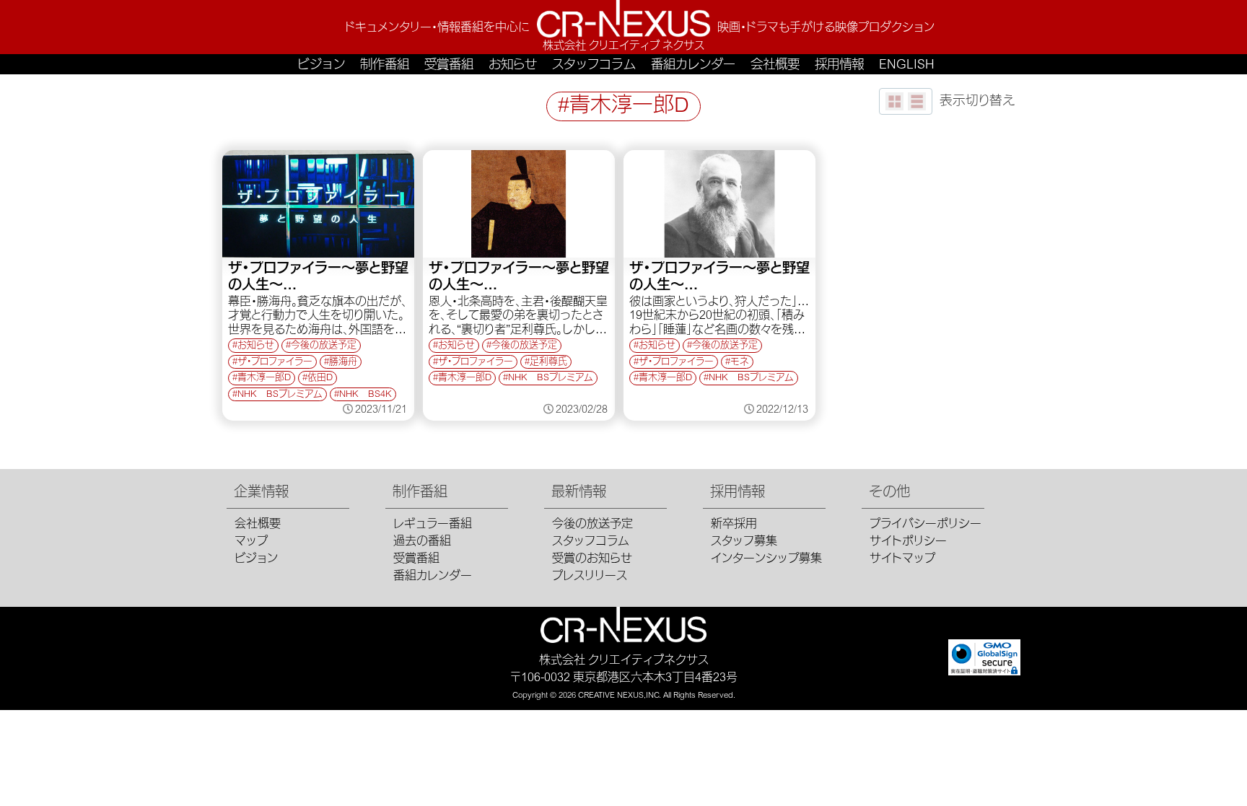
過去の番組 (422, 542)
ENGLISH (907, 65)
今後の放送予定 (323, 346)
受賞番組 (448, 65)
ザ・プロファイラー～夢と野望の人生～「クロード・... (719, 278)
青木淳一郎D (264, 378)
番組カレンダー (693, 65)
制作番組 (384, 65)
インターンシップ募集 (766, 559)
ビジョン (321, 65)
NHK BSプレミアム (280, 395)
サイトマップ (902, 559)
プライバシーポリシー (925, 524)
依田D (320, 378)
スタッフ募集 (744, 542)
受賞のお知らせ (592, 559)
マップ (251, 542)
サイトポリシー (908, 542)
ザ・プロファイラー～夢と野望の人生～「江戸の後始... (318, 278)
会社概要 (775, 65)
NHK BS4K (365, 395)
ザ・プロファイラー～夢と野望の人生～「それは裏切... (519, 278)
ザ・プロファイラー (274, 362)
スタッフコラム (594, 65)
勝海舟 (343, 362)
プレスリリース (589, 576)
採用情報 (839, 65)
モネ (739, 362)
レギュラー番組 (432, 524)
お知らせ (513, 65)
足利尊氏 (548, 362)
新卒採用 (734, 524)
